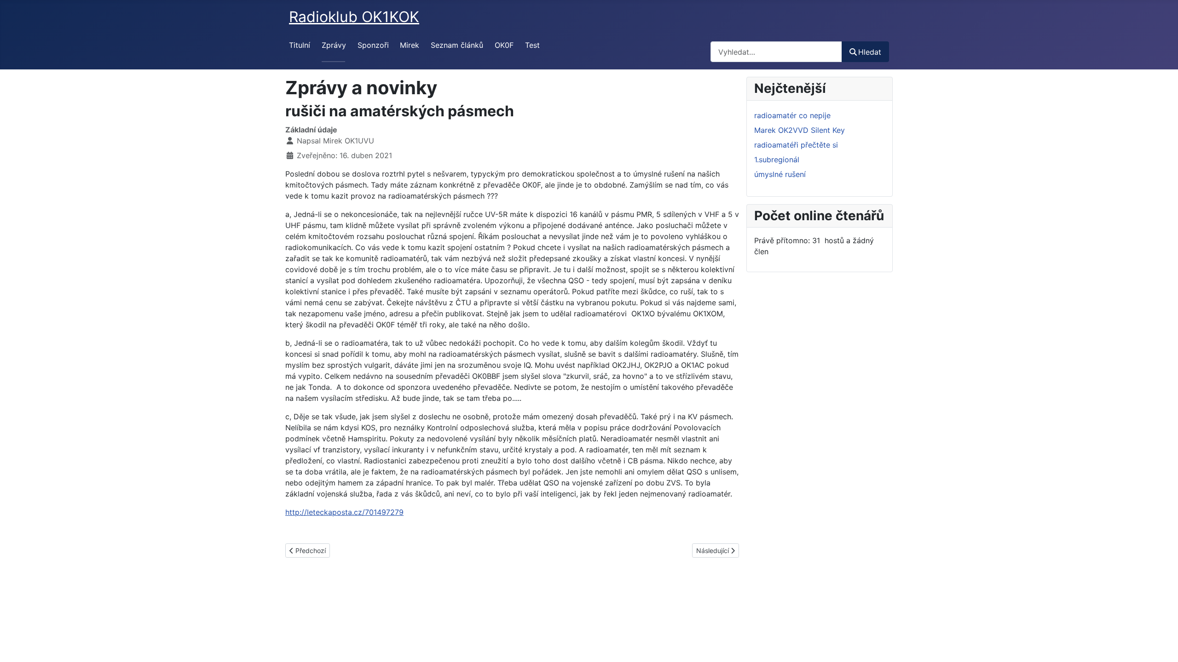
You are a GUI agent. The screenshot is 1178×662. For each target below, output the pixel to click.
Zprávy (334, 45)
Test (532, 45)
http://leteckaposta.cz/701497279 (344, 512)
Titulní (299, 45)
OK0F (504, 45)
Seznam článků (457, 45)
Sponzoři (373, 45)
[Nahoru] (1162, 645)
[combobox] (776, 51)
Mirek (409, 45)
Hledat (869, 52)
